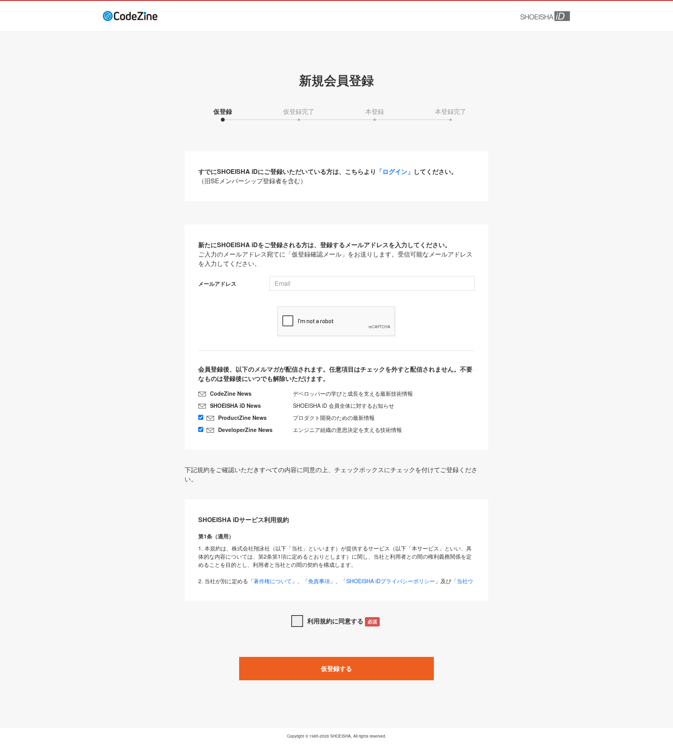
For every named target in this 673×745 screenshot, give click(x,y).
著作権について (273, 581)
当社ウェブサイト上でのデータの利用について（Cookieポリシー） (335, 585)
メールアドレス (217, 283)
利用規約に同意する (342, 620)
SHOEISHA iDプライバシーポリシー (390, 581)
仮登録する (336, 668)
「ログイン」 (395, 171)
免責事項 (319, 581)
